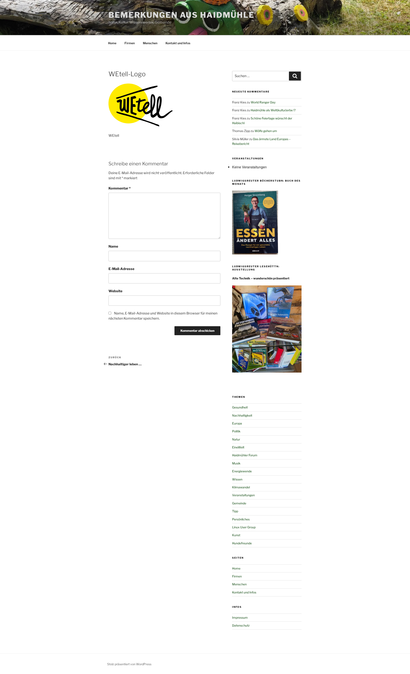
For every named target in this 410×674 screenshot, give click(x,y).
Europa (237, 423)
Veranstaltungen (243, 495)
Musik (236, 463)
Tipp (235, 511)
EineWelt (238, 447)
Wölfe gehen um (266, 131)
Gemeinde (239, 503)
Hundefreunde (242, 543)
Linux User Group (244, 527)
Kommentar (119, 188)
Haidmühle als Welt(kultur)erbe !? (273, 110)
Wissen (237, 479)
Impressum (240, 617)
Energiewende (242, 471)
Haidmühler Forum (244, 455)
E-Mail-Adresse (121, 269)
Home (112, 43)
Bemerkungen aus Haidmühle (181, 15)
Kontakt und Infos (177, 43)
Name (113, 246)
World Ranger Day (263, 102)
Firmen (129, 43)
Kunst (236, 535)
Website (115, 291)
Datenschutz (241, 625)
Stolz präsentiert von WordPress (129, 664)
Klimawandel (241, 487)
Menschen (150, 43)
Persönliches (241, 519)
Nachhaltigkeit (242, 415)
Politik (236, 431)
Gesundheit (240, 407)
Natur (236, 439)
